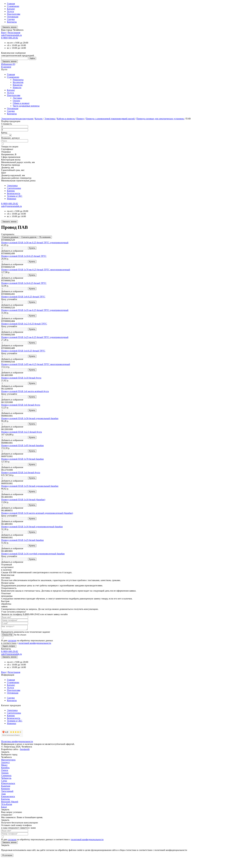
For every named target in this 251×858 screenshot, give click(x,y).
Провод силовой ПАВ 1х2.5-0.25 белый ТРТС (24, 323)
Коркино (5, 788)
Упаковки (6, 152)
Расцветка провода (10, 165)
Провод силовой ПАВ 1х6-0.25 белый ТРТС (23, 296)
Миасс (4, 765)
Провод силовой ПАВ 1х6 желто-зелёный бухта (25, 391)
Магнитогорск (8, 760)
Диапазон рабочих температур (16, 178)
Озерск (4, 770)
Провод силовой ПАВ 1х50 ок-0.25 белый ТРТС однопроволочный (34, 242)
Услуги (10, 11)
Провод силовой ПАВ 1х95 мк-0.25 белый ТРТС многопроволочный (35, 364)
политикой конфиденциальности (34, 643)
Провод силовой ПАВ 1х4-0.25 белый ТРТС (23, 351)
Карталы (5, 799)
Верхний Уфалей (9, 801)
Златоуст (5, 762)
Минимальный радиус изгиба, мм (18, 162)
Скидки (11, 19)
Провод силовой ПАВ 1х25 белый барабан (22, 540)
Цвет (3, 172)
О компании (13, 6)
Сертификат (7, 149)
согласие (12, 640)
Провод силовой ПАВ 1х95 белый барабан (22, 445)
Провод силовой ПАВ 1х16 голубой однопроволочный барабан (33, 553)
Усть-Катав (6, 804)
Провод (80, 118)
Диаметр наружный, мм (13, 175)
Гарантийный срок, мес (13, 170)
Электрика (50, 118)
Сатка (4, 780)
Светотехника (14, 188)
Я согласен (7, 855)
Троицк (5, 773)
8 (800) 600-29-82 (9, 38)
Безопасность (13, 193)
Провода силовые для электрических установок (160, 118)
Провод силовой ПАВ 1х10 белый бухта (21, 378)
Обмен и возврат (21, 103)
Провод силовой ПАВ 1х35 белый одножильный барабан (29, 486)
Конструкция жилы (10, 159)
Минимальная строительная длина (18, 180)
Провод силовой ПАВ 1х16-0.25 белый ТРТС (23, 283)
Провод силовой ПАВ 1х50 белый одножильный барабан (29, 418)
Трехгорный (7, 791)
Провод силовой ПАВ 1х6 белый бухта (20, 405)
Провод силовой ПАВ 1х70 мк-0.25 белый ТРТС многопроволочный (35, 269)
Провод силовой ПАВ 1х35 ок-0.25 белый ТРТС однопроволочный (34, 310)
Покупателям (13, 14)
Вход (3, 32)
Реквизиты (18, 79)
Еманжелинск (8, 796)
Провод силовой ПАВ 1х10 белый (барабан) (23, 499)
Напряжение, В (8, 154)
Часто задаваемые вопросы (26, 106)
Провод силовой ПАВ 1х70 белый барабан (22, 459)
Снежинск (6, 775)
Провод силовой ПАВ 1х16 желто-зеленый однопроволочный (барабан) (37, 513)
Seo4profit (24, 749)
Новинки (11, 198)
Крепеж (11, 191)
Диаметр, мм (7, 167)
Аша (3, 794)
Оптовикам (12, 16)
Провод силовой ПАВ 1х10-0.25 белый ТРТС (23, 256)
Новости (17, 87)
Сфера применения (10, 157)
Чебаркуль (6, 778)
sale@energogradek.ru (11, 206)
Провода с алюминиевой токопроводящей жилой (110, 118)
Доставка (17, 98)
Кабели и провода (66, 118)
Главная (11, 3)
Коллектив (18, 82)
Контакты (12, 22)
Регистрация (14, 32)
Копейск (5, 767)
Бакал (4, 807)
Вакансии (18, 85)
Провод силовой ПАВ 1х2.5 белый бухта (21, 432)
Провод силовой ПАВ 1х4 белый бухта (20, 472)
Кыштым (5, 786)
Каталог (11, 9)
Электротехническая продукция (17, 118)
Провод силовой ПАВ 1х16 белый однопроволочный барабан (32, 526)
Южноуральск (8, 783)
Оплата (16, 100)
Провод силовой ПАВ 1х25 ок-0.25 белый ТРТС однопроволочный (34, 337)
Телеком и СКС (14, 196)
